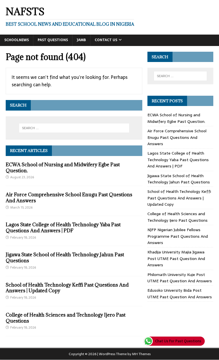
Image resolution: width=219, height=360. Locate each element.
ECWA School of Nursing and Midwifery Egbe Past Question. (63, 167)
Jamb (81, 40)
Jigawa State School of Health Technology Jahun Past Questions (65, 257)
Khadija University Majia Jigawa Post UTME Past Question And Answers (176, 258)
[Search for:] (74, 128)
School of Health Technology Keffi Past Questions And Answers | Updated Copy (67, 288)
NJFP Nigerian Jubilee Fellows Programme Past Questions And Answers (177, 236)
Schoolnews (16, 40)
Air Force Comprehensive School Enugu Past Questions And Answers (69, 197)
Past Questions (53, 40)
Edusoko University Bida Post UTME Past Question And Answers (179, 293)
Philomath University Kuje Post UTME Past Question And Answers (179, 277)
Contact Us (106, 40)
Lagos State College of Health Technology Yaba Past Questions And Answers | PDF (63, 227)
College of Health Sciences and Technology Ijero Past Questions (65, 318)
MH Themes (141, 354)
